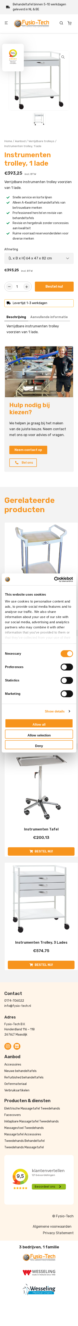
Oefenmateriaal (15, 1084)
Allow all (39, 724)
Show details (55, 711)
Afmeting (11, 249)
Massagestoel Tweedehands (24, 1128)
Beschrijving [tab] (16, 317)
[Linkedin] (16, 1046)
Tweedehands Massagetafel (24, 1147)
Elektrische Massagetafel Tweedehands (32, 1108)
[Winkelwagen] (70, 23)
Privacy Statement (58, 1233)
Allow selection (39, 735)
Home (8, 141)
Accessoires (12, 1064)
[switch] (67, 667)
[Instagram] (7, 1046)
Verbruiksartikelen (16, 1090)
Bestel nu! (54, 286)
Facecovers (12, 1115)
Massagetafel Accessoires (22, 1134)
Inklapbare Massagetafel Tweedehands (31, 1121)
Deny (39, 746)
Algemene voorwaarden (52, 1226)
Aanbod (20, 141)
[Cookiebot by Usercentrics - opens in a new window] (55, 579)
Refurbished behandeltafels (24, 1077)
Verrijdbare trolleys (41, 141)
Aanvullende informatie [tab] (49, 317)
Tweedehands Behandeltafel (24, 1141)
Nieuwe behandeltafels (20, 1071)
